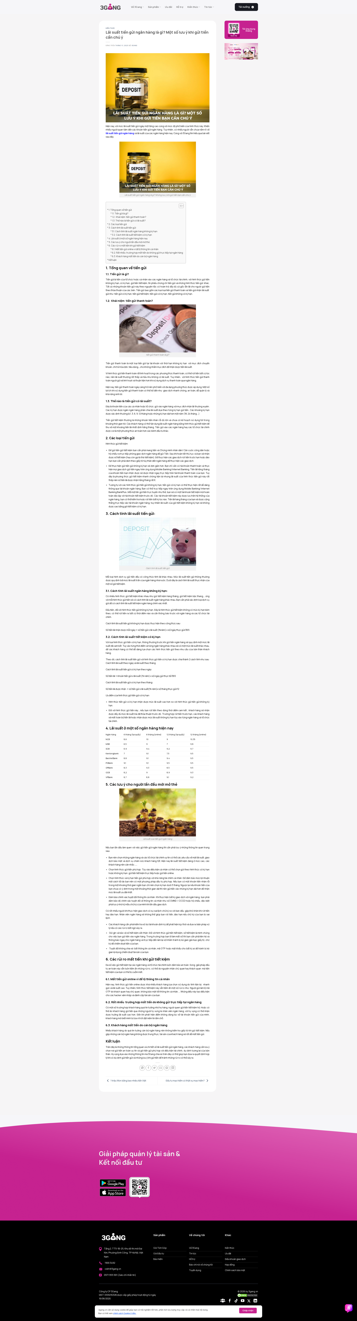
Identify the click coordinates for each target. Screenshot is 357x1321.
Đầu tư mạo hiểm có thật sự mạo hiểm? (185, 1080)
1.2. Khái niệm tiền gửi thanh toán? (129, 216)
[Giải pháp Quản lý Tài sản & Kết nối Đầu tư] (113, 7)
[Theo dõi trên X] (249, 1301)
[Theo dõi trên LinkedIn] (255, 1301)
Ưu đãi (168, 7)
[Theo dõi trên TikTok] (236, 1301)
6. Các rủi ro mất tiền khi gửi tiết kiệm (127, 245)
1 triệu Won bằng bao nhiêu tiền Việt (128, 1080)
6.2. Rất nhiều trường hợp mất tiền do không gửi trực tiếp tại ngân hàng (147, 252)
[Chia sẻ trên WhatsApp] (142, 1068)
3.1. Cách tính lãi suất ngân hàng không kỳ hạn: (135, 231)
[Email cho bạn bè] (160, 1068)
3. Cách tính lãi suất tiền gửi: (123, 227)
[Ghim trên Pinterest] (167, 1068)
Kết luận (113, 259)
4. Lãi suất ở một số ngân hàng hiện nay (128, 238)
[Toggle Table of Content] (180, 205)
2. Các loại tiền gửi (118, 224)
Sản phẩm (153, 7)
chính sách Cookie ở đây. (124, 1313)
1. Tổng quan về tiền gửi (120, 209)
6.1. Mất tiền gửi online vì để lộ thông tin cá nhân (135, 249)
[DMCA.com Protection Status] (247, 1295)
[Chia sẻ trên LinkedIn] (173, 1068)
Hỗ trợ (179, 7)
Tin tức (208, 7)
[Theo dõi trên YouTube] (243, 1301)
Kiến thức (192, 7)
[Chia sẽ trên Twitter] (154, 1068)
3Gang (134, 45)
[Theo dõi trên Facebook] (223, 1301)
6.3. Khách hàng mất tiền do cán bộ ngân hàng (135, 256)
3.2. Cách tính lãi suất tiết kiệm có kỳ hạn (132, 234)
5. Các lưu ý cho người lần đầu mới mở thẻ (129, 242)
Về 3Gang (136, 7)
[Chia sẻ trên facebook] (148, 1068)
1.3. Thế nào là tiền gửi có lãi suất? (129, 220)
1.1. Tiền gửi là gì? (120, 213)
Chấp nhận (248, 1310)
